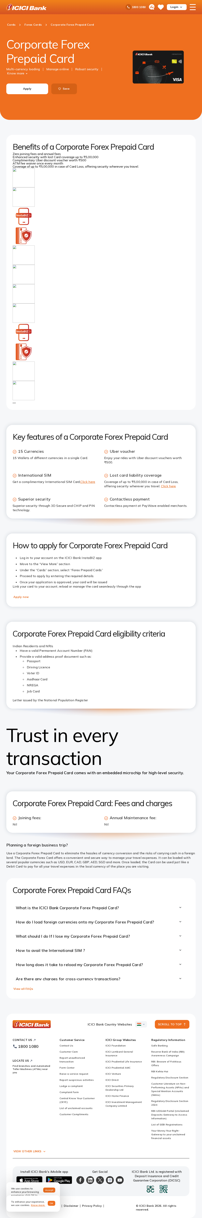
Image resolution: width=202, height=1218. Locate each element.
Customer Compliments (74, 1114)
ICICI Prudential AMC (118, 1067)
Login (174, 7)
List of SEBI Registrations (166, 1124)
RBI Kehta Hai (159, 1071)
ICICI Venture (113, 1073)
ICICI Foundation (116, 1045)
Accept (49, 1190)
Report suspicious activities (77, 1079)
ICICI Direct (112, 1079)
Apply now (21, 597)
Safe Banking (159, 1045)
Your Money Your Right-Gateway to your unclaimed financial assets (168, 1134)
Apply (27, 88)
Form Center (67, 1067)
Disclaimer (71, 1206)
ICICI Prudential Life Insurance (124, 1061)
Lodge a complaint (71, 1086)
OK (51, 1203)
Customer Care (69, 1051)
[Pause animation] (14, 403)
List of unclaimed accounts (76, 1108)
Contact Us (66, 1045)
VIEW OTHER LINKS (27, 1151)
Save (66, 88)
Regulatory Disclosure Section (169, 1077)
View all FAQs (23, 989)
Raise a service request (74, 1073)
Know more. (38, 1205)
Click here (87, 482)
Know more (15, 73)
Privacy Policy (92, 1206)
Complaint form (69, 1092)
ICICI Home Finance (117, 1095)
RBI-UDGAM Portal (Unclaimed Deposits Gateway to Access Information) (170, 1114)
